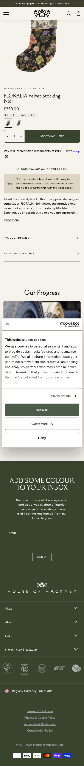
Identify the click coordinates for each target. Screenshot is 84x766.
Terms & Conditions (40, 711)
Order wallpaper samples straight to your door (42, 3)
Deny (42, 438)
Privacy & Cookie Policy (39, 717)
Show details (61, 396)
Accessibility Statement (40, 724)
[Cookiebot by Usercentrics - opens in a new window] (60, 324)
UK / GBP (45, 691)
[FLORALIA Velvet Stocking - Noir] (8, 123)
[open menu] (75, 608)
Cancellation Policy (40, 730)
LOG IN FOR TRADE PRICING (20, 115)
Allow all (42, 409)
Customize (39, 424)
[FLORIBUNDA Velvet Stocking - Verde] (18, 123)
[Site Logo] (42, 13)
